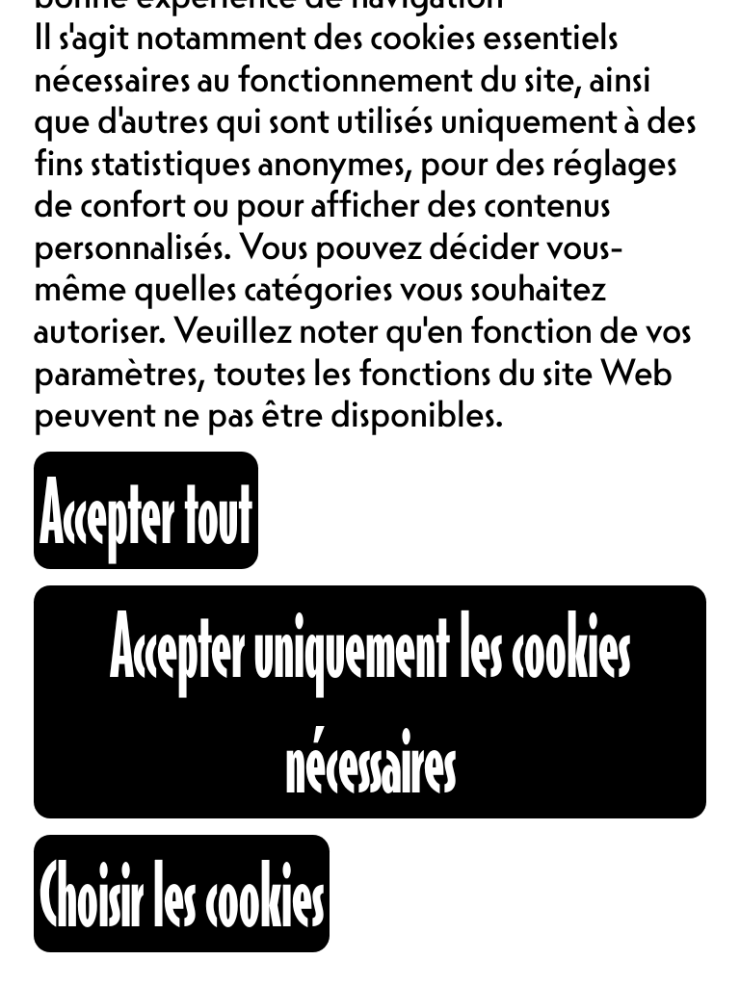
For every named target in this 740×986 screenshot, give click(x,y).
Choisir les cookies (182, 893)
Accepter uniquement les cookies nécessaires (370, 701)
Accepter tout (146, 509)
